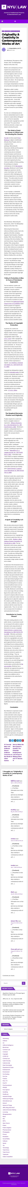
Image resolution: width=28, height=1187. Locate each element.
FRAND (5, 1087)
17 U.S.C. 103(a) (12, 390)
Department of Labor (8, 1067)
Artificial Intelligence (8, 1045)
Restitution (5, 1136)
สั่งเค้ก (12, 892)
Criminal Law (6, 1058)
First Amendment (7, 1085)
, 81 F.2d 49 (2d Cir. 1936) (13, 541)
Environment (6, 1072)
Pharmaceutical (7, 1130)
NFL (4, 1118)
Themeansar (14, 1184)
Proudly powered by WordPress (10, 1183)
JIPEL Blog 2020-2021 (15, 31)
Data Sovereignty (7, 1065)
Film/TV (5, 1083)
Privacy (5, 1134)
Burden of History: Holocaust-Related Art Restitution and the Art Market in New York (14, 1004)
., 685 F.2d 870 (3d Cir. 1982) (13, 425)
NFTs (4, 1121)
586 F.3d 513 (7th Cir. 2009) (14, 470)
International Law (7, 1101)
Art (3, 31)
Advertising (6, 1038)
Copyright (7, 31)
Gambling (5, 1092)
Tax (4, 1145)
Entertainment (6, 1069)
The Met (6, 138)
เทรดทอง (13, 838)
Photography (6, 1132)
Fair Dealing (6, 1074)
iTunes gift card (15, 949)
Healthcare (6, 1094)
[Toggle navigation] (15, 21)
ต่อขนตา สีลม (14, 921)
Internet (5, 1103)
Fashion (5, 1078)
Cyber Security (7, 1060)
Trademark (5, 1154)
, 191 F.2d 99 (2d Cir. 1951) (13, 452)
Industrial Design (7, 1096)
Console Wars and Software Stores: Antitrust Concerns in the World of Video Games (8, 752)
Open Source (6, 1123)
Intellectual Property (8, 1098)
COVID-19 (5, 1056)
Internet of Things (7, 1105)
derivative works (14, 372)
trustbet (13, 865)
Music (4, 1116)
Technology (6, 1147)
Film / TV (5, 1080)
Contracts (5, 1051)
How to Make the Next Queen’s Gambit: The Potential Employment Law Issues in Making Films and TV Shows (18, 751)
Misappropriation (7, 1114)
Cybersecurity (6, 1063)
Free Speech (6, 1089)
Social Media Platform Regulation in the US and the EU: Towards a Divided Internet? (13, 1017)
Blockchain (6, 1047)
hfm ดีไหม (13, 809)
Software (5, 1141)
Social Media (6, 1138)
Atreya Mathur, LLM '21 (15, 48)
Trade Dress (6, 1150)
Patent (4, 1125)
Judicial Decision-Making (9, 1109)
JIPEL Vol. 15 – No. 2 (8, 998)
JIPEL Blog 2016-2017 (9, 1107)
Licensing (5, 1112)
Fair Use (5, 1076)
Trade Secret (6, 1152)
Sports (4, 1143)
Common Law (6, 1049)
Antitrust (5, 1040)
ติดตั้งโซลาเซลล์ (15, 781)
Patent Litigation (7, 1127)
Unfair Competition (8, 1156)
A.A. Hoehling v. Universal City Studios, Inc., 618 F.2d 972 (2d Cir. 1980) (13, 364)
